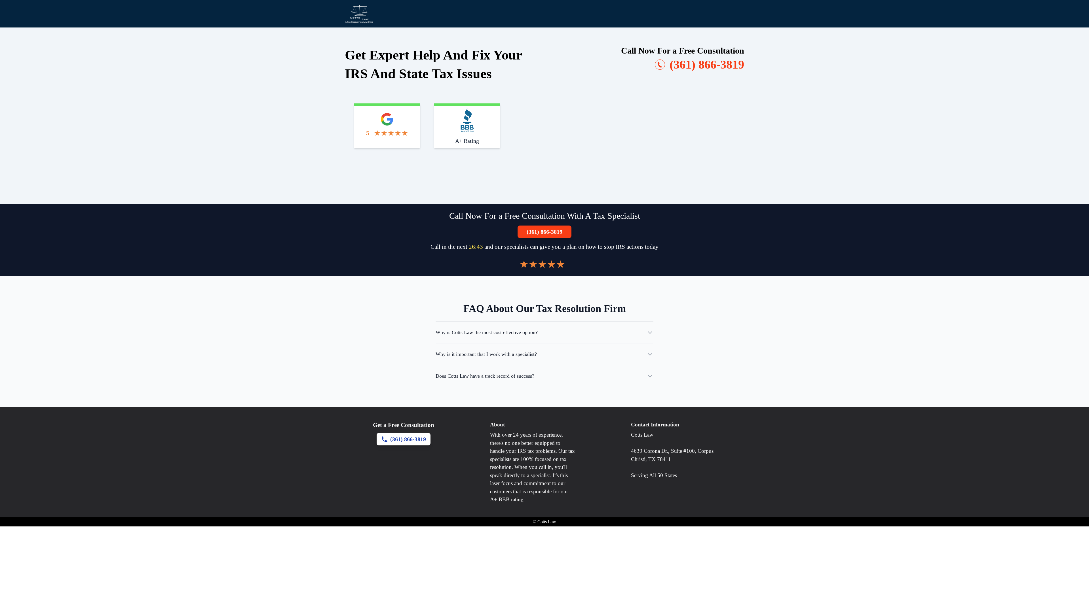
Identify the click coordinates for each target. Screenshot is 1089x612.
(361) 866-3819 (544, 232)
